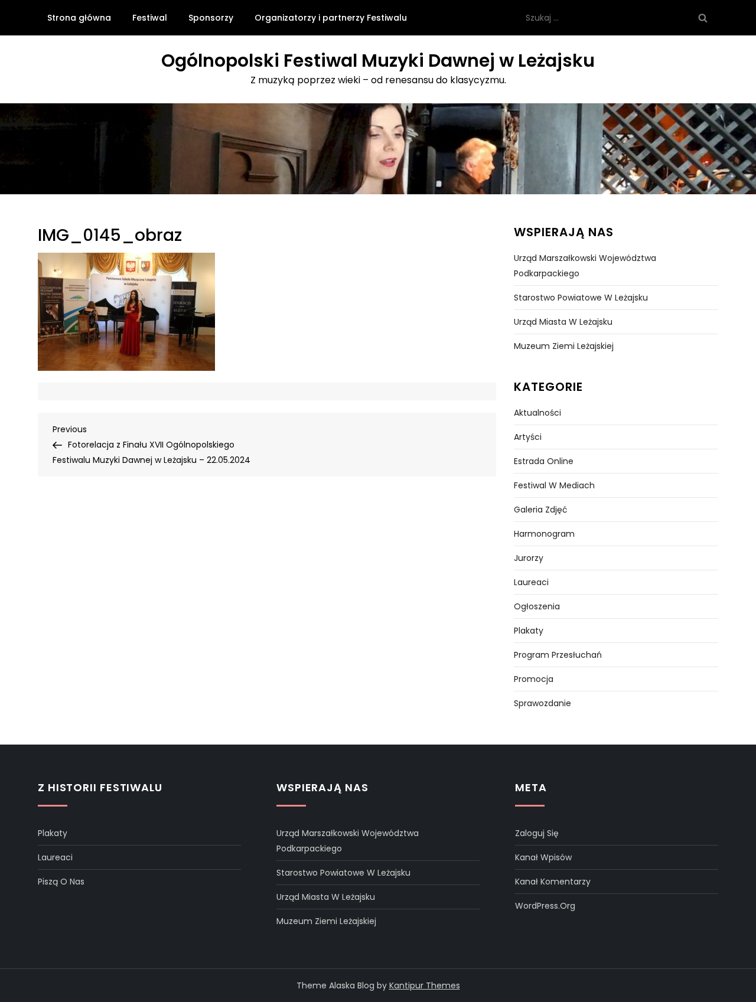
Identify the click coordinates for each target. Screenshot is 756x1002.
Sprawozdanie (542, 703)
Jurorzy (528, 558)
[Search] (702, 17)
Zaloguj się (537, 833)
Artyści (528, 437)
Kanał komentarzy (553, 881)
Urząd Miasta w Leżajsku (563, 322)
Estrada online (543, 461)
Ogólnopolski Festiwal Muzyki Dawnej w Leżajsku (378, 60)
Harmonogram (544, 534)
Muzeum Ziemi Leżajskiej (564, 346)
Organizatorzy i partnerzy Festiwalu (331, 18)
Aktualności (537, 413)
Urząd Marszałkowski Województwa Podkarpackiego (585, 265)
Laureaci (531, 582)
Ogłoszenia (537, 606)
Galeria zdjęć (541, 509)
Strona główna (79, 18)
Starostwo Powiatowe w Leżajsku (581, 297)
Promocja (533, 679)
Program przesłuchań (558, 655)
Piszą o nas (61, 881)
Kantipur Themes (424, 985)
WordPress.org (545, 906)
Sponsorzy (210, 18)
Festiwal (149, 18)
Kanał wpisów (543, 857)
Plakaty (528, 631)
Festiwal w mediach (554, 485)
